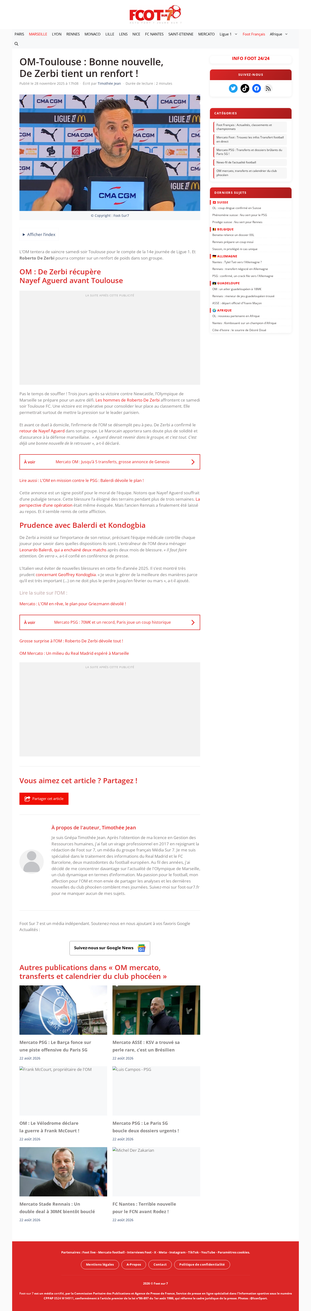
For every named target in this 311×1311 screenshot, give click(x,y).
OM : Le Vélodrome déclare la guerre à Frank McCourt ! (49, 1126)
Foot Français (254, 34)
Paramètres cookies (233, 1252)
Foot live (89, 1252)
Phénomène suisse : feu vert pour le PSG (239, 215)
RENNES (73, 34)
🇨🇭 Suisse (220, 202)
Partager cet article (47, 798)
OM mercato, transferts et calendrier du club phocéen (246, 173)
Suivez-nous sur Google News (104, 947)
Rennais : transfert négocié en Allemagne (240, 269)
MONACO (93, 34)
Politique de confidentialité (202, 1264)
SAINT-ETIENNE (180, 34)
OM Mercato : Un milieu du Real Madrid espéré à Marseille (74, 653)
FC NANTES (154, 34)
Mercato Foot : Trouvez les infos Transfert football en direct (250, 139)
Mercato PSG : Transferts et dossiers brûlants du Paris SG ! (249, 152)
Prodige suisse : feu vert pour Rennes (237, 222)
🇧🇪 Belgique (222, 229)
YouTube (208, 1252)
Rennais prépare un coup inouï (232, 242)
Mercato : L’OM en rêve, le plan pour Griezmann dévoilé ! (72, 603)
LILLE (109, 34)
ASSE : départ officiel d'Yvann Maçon (237, 303)
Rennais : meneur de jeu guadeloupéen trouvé (243, 296)
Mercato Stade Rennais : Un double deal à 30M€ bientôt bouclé (57, 1207)
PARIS (19, 34)
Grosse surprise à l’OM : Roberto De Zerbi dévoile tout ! (71, 641)
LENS (123, 34)
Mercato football (111, 1252)
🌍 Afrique (222, 310)
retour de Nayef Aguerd (42, 431)
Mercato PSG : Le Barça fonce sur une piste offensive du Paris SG (55, 1045)
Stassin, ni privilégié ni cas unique (235, 249)
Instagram (177, 1252)
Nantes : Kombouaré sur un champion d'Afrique (244, 323)
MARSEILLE (38, 34)
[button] (16, 44)
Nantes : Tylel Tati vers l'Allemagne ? (237, 262)
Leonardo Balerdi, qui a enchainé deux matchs (62, 550)
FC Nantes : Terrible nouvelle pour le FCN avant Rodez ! (144, 1207)
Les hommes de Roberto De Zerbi (128, 400)
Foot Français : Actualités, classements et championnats (244, 127)
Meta (163, 1252)
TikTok (193, 1252)
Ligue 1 (226, 34)
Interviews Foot (139, 1252)
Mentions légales (100, 1264)
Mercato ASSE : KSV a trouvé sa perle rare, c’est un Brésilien (146, 1045)
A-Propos (134, 1264)
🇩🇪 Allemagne (224, 256)
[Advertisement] (109, 339)
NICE (136, 34)
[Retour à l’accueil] (155, 14)
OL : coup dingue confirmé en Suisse (236, 208)
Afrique (276, 34)
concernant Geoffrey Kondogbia (66, 574)
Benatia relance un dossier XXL (233, 235)
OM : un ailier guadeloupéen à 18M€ (236, 289)
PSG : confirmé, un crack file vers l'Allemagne (242, 276)
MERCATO (206, 34)
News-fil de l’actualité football (236, 162)
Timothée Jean (119, 827)
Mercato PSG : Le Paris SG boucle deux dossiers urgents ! (145, 1126)
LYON (56, 34)
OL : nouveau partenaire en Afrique (236, 316)
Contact (160, 1264)
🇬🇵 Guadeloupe (226, 283)
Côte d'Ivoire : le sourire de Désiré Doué (239, 330)
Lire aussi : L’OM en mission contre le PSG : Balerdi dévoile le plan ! (81, 480)
